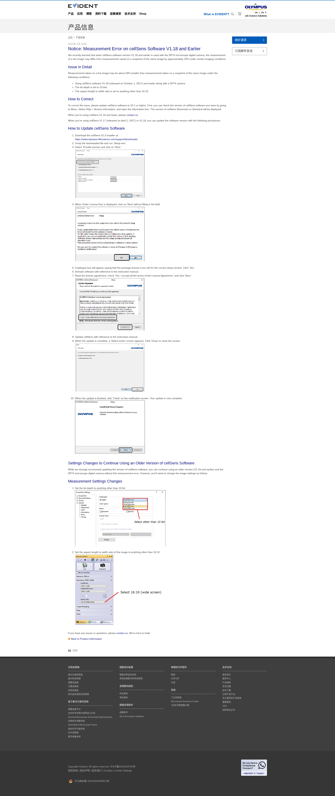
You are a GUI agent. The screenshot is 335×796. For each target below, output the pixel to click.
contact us (132, 115)
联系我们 (97, 770)
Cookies (108, 770)
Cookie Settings (123, 770)
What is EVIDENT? (216, 14)
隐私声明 (85, 770)
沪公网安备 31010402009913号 (90, 781)
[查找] (232, 14)
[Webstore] (239, 14)
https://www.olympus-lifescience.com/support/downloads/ (106, 139)
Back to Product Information (86, 638)
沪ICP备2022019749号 (122, 766)
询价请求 (241, 40)
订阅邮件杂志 (244, 51)
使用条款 (73, 770)
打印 (75, 650)
